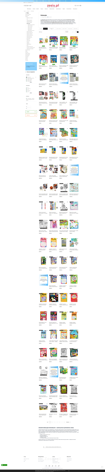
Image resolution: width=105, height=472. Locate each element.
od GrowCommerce (60, 468)
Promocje (26, 60)
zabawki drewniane (66, 430)
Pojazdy (42, 8)
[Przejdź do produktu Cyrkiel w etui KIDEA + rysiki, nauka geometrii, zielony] (63, 95)
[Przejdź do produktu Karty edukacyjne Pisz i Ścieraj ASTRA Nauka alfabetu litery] (53, 150)
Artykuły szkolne (52, 8)
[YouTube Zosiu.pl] (29, 5)
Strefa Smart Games (28, 14)
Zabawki (37, 8)
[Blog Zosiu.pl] (30, 5)
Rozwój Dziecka (69, 8)
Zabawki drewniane (29, 31)
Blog (24, 461)
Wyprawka (26, 56)
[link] (31, 77)
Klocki (27, 45)
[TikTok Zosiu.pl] (27, 5)
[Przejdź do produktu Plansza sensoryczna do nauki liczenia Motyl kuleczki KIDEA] (53, 95)
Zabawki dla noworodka (30, 48)
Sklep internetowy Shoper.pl (45, 468)
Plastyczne (28, 39)
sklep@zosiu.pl (31, 2)
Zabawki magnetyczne (30, 32)
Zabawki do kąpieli (29, 22)
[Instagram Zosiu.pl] (25, 5)
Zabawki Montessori (29, 21)
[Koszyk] (80, 5)
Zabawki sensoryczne (30, 46)
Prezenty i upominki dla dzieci (31, 47)
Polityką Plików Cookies (56, 470)
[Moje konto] (77, 5)
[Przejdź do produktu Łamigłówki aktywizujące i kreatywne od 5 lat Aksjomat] (43, 132)
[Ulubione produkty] (78, 5)
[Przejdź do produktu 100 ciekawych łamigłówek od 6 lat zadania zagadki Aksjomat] (63, 407)
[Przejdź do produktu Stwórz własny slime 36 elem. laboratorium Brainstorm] (63, 260)
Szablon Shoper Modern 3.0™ (54, 468)
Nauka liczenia (30, 28)
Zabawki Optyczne (29, 36)
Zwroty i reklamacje (40, 461)
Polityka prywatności (55, 461)
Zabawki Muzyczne (29, 37)
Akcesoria (46, 8)
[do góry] (102, 467)
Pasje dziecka (75, 8)
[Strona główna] (53, 5)
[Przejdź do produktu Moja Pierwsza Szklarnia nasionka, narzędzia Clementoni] (63, 132)
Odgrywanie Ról (29, 44)
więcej (31, 92)
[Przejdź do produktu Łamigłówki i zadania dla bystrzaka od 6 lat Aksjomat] (53, 297)
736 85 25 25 (26, 2)
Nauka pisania (30, 29)
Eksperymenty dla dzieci (31, 24)
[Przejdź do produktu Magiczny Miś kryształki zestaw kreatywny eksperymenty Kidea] (53, 224)
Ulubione (68, 461)
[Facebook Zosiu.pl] (24, 5)
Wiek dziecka (29, 8)
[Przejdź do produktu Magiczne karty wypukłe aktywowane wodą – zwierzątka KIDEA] (74, 205)
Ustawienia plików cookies (55, 462)
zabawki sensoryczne (46, 434)
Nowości (34, 8)
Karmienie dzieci (58, 8)
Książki (64, 8)
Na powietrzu (28, 38)
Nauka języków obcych (31, 30)
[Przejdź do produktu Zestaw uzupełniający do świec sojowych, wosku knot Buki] (63, 169)
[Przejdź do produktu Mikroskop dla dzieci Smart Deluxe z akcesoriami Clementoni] (43, 77)
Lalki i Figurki (28, 40)
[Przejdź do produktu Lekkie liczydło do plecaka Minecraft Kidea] (63, 242)
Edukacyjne (28, 23)
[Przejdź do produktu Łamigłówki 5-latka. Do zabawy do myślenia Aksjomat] (74, 371)
